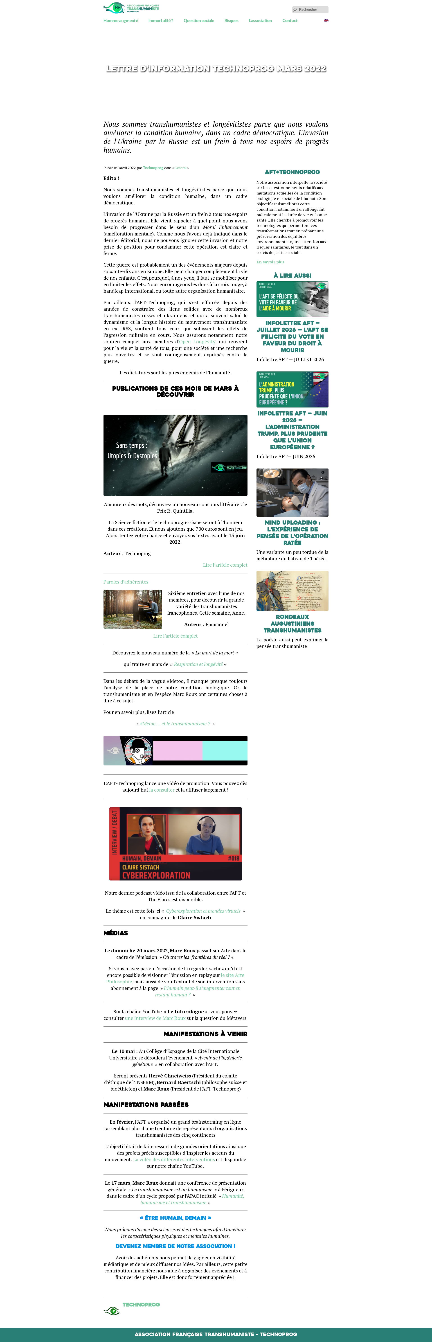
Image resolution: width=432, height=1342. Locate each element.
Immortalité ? (160, 20)
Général (180, 167)
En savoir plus (270, 262)
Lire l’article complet (225, 564)
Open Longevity (197, 341)
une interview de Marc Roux (155, 1018)
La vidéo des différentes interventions (174, 1159)
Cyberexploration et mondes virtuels (203, 910)
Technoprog (153, 167)
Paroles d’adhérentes (126, 581)
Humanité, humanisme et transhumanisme (192, 1199)
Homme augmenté (121, 20)
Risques (231, 20)
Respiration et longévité (198, 664)
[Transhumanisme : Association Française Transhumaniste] (131, 8)
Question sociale (199, 20)
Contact (290, 20)
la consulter (161, 789)
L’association (260, 20)
